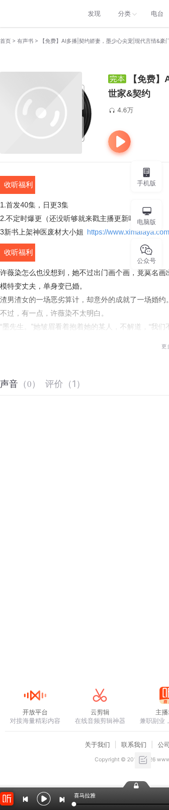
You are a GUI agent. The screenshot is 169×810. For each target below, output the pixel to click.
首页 (5, 40)
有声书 (25, 40)
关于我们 (97, 744)
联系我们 (133, 744)
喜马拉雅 (34, 13)
